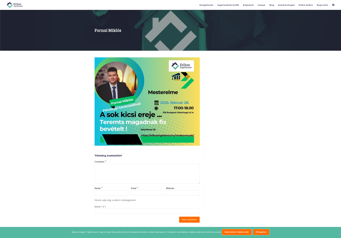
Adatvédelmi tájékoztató (237, 232)
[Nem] (337, 232)
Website (170, 188)
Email (134, 188)
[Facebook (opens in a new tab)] (333, 5)
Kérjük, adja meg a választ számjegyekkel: (115, 200)
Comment (100, 161)
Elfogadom (261, 232)
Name (99, 188)
